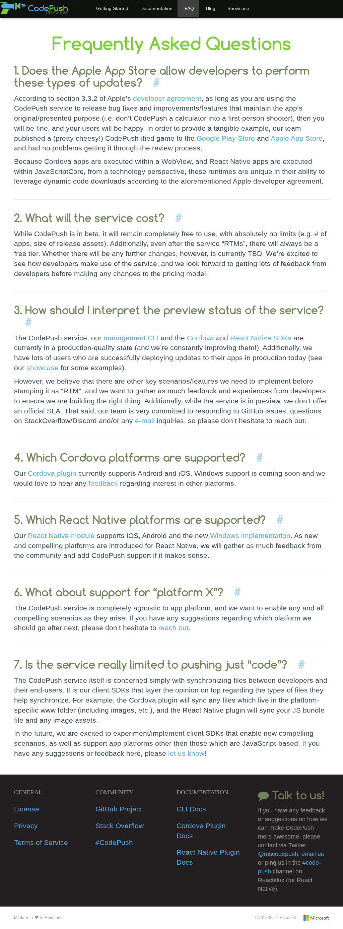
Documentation (156, 8)
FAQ (189, 8)
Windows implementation (250, 535)
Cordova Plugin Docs (201, 831)
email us (312, 854)
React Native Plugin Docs (208, 857)
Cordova (200, 338)
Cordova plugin (52, 473)
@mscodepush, (279, 854)
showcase (42, 368)
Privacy (26, 826)
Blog (210, 8)
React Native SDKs (260, 338)
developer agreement (167, 98)
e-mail (145, 420)
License (26, 809)
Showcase (238, 8)
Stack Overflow (119, 826)
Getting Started (112, 8)
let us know (186, 753)
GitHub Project (118, 809)
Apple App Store (297, 138)
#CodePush (114, 842)
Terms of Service (41, 842)
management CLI (131, 338)
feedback (103, 483)
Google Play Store (226, 138)
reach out (173, 628)
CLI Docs (191, 809)
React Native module (61, 535)
